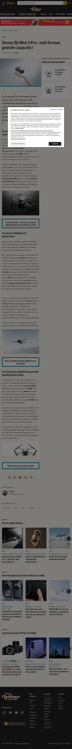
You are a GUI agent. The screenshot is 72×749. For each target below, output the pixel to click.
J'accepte (55, 143)
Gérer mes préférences (18, 143)
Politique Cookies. (19, 128)
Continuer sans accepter (56, 109)
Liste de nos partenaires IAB (18, 139)
